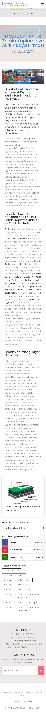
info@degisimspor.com (25, 640)
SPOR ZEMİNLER (15, 707)
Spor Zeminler (11, 570)
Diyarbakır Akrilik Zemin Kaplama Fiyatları (23, 596)
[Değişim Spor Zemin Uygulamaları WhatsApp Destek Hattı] (18, 14)
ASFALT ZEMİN (22, 701)
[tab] (23, 528)
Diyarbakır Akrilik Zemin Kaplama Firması (23, 609)
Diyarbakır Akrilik (14, 575)
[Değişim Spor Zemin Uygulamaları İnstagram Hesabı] (27, 14)
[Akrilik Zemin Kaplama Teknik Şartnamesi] (23, 492)
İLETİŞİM (35, 707)
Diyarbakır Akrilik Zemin (17, 580)
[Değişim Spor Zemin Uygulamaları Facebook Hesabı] (14, 14)
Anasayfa (16, 50)
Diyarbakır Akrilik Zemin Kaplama (22, 585)
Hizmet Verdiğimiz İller (13, 528)
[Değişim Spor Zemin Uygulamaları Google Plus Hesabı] (23, 14)
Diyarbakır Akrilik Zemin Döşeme (21, 603)
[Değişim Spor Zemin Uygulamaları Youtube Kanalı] (31, 14)
